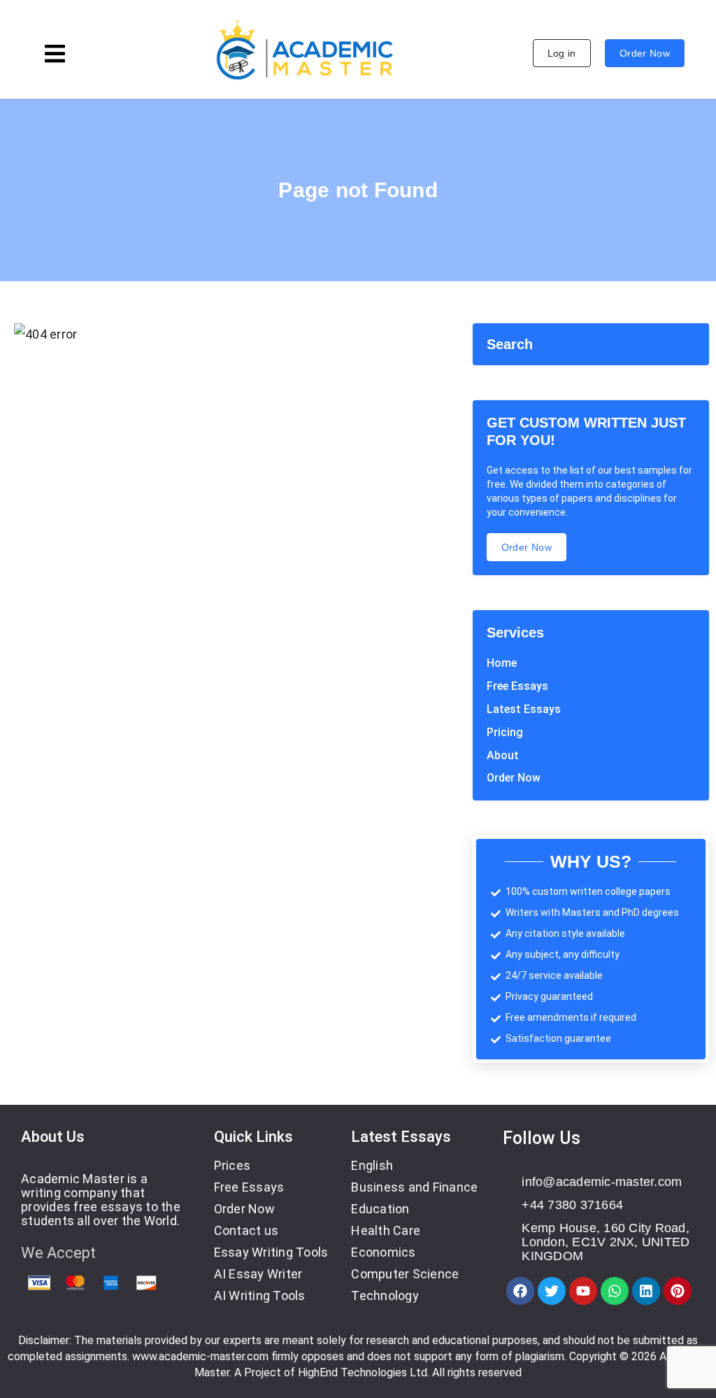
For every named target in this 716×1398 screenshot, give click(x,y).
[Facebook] (520, 1291)
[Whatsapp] (615, 1291)
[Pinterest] (678, 1291)
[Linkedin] (646, 1291)
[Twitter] (552, 1291)
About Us (53, 1136)
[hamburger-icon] (55, 55)
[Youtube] (583, 1291)
